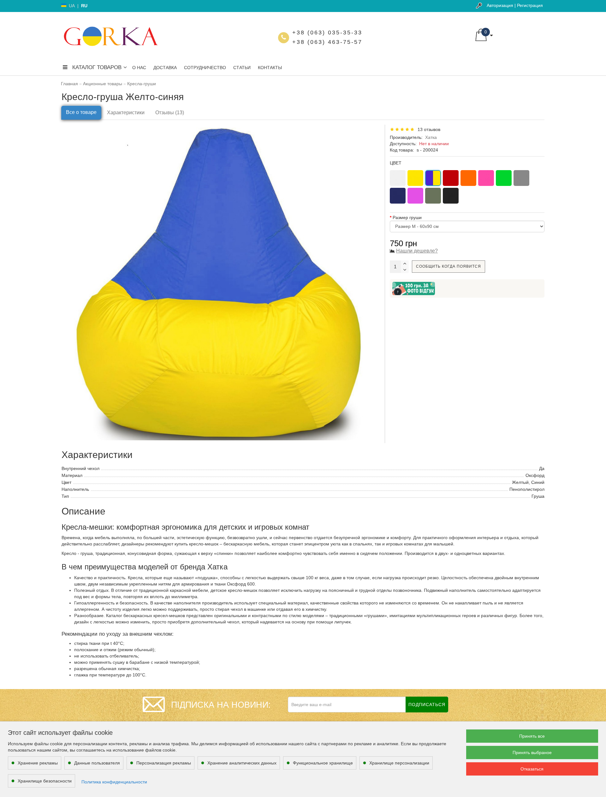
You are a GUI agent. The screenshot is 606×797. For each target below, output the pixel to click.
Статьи (242, 67)
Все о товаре (81, 112)
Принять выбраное (532, 752)
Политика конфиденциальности (114, 781)
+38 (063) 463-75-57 (327, 42)
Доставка (165, 67)
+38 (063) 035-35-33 (327, 32)
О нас (139, 67)
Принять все (532, 736)
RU (84, 5)
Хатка (431, 137)
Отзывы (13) (169, 112)
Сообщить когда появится (448, 266)
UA (72, 5)
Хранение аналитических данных (241, 762)
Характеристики (126, 112)
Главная (69, 83)
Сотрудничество (205, 67)
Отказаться (532, 768)
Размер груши (407, 217)
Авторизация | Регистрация (515, 5)
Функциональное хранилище (323, 762)
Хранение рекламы (38, 762)
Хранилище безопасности (45, 780)
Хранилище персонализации (399, 762)
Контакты (270, 67)
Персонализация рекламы (163, 762)
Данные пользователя (97, 762)
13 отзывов (427, 129)
